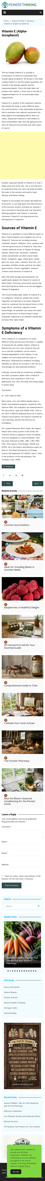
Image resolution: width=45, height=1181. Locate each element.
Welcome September (13, 1111)
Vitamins (9, 466)
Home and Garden (12, 987)
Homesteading (10, 1013)
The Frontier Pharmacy (16, 760)
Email (5, 853)
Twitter (10, 475)
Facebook (4, 475)
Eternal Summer (11, 1121)
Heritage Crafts (10, 1008)
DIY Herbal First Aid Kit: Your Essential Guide (19, 646)
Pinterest (23, 475)
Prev (8, 484)
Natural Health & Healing (14, 1003)
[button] (8, 971)
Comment (6, 827)
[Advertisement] (22, 155)
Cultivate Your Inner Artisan (19, 723)
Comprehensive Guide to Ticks (20, 685)
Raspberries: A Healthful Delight (21, 607)
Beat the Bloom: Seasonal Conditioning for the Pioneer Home (19, 801)
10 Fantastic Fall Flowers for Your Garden (22, 1127)
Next (36, 484)
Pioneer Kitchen (11, 997)
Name (5, 842)
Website (5, 865)
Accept (16, 1172)
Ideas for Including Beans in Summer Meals (19, 568)
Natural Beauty (10, 992)
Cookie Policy (24, 1166)
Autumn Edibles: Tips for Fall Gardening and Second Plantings (22, 960)
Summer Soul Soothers (16, 525)
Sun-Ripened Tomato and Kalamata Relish (22, 1116)
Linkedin (16, 475)
